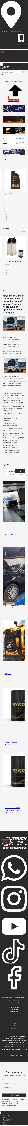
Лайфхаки (8, 674)
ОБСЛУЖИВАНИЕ (10, 534)
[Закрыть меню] (0, 1112)
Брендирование (7, 1120)
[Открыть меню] (1, 64)
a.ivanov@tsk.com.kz (18, 1042)
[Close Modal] (1, 1064)
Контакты (5, 1124)
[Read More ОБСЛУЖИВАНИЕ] (15, 521)
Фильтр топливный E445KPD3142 (13, 261)
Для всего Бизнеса (7, 1115)
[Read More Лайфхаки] (15, 660)
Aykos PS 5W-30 (8, 194)
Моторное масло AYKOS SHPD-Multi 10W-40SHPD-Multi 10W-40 (13, 810)
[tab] (6, 214)
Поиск (23, 72)
